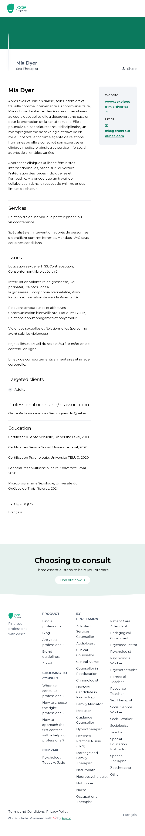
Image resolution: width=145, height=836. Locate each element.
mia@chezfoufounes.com (117, 133)
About (47, 663)
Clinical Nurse (87, 662)
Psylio (66, 818)
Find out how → (72, 580)
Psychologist (120, 651)
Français (130, 815)
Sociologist (119, 725)
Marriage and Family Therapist (87, 758)
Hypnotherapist (89, 729)
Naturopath (86, 770)
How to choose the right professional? (54, 708)
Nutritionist (85, 783)
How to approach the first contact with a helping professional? (54, 730)
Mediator (83, 711)
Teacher (117, 732)
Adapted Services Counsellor (85, 631)
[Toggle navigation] (134, 8)
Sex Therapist (121, 700)
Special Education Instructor (118, 744)
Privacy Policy (57, 811)
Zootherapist (120, 768)
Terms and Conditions (26, 811)
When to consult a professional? (53, 691)
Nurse (81, 790)
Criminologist (87, 680)
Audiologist (85, 643)
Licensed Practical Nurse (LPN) (88, 741)
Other (115, 774)
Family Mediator (89, 704)
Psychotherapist (123, 670)
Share (131, 69)
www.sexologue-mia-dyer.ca (117, 104)
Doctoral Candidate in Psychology (86, 692)
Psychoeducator (123, 645)
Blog (46, 633)
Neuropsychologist (92, 776)
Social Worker (121, 719)
